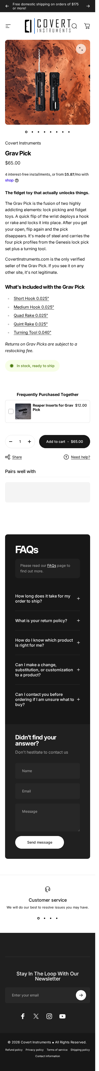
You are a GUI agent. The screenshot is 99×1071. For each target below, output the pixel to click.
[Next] (88, 6)
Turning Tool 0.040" (32, 332)
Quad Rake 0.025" (31, 315)
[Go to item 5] (51, 132)
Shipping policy (80, 1049)
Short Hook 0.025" (31, 298)
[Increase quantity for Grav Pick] (29, 441)
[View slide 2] (45, 918)
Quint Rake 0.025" (31, 323)
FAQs (51, 565)
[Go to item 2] (32, 132)
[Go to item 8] (69, 132)
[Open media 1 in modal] (81, 49)
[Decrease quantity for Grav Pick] (10, 441)
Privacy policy (35, 1049)
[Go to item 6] (57, 132)
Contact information (47, 1056)
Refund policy (14, 1049)
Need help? (80, 457)
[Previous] (7, 6)
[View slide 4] (57, 918)
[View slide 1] (39, 918)
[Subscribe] (81, 995)
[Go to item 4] (45, 132)
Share (17, 457)
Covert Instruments (23, 143)
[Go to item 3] (39, 132)
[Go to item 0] (26, 132)
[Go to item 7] (63, 132)
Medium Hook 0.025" (34, 307)
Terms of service (57, 1049)
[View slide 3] (51, 918)
